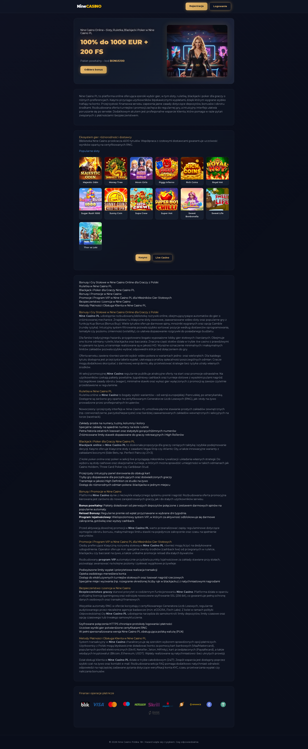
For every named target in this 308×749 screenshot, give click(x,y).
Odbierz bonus (93, 69)
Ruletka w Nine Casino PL (95, 286)
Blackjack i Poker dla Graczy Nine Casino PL (107, 290)
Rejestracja (196, 6)
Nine (89, 6)
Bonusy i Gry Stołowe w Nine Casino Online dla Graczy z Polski (118, 282)
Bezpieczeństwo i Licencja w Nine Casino (105, 301)
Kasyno (143, 257)
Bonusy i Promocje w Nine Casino (100, 293)
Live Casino (162, 257)
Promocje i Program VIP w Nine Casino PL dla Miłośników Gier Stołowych (125, 297)
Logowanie (220, 6)
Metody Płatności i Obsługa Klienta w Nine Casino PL (112, 305)
